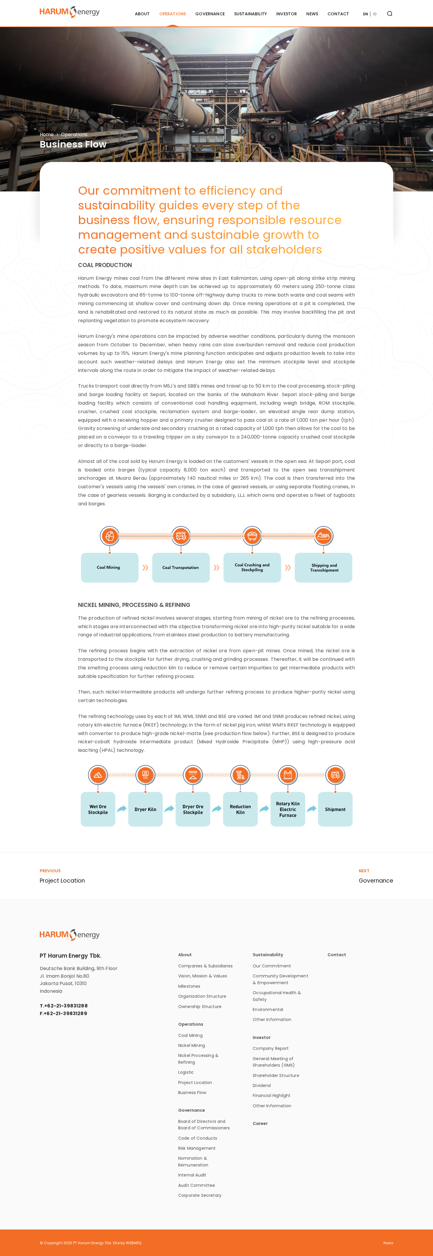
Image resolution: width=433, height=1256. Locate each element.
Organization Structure (202, 996)
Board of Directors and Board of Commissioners (204, 1124)
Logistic (186, 1072)
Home (47, 134)
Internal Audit (192, 1175)
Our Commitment (272, 966)
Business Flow (192, 1093)
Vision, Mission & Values (202, 976)
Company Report (271, 1048)
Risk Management (197, 1148)
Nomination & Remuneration (193, 1161)
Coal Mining (190, 1035)
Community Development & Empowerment (280, 979)
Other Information (272, 1019)
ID (375, 13)
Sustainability (250, 14)
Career (260, 1123)
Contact (338, 14)
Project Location (195, 1082)
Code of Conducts (197, 1138)
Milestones (189, 986)
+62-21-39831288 (65, 1005)
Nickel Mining (191, 1045)
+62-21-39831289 (65, 1013)
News (312, 14)
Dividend (262, 1085)
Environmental (268, 1009)
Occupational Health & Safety (277, 996)
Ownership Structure (200, 1007)
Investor (286, 14)
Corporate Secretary (200, 1195)
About (142, 14)
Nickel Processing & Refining (198, 1059)
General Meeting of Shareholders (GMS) (274, 1062)
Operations (172, 14)
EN (365, 13)
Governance (210, 14)
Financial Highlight (271, 1095)
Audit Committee (196, 1185)
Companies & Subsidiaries (205, 966)
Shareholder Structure (276, 1075)
